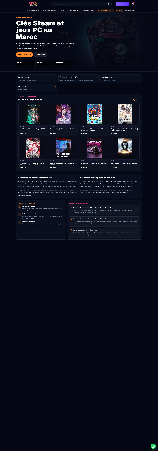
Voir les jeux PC (23, 54)
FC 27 (120, 10)
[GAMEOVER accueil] (32, 4)
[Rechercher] (108, 4)
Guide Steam (40, 54)
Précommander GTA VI (106, 10)
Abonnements (73, 10)
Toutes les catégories (32, 10)
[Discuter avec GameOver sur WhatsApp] (153, 446)
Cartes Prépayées (50, 10)
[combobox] (78, 4)
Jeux (62, 10)
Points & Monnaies (88, 10)
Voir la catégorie (132, 100)
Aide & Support (131, 10)
